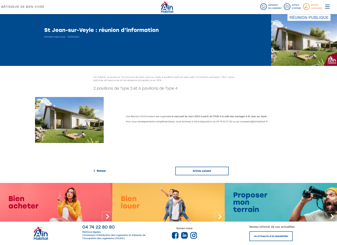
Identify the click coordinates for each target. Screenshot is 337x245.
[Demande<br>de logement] (263, 6)
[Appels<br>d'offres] (287, 6)
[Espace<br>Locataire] (306, 6)
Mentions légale (90, 232)
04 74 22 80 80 (98, 227)
